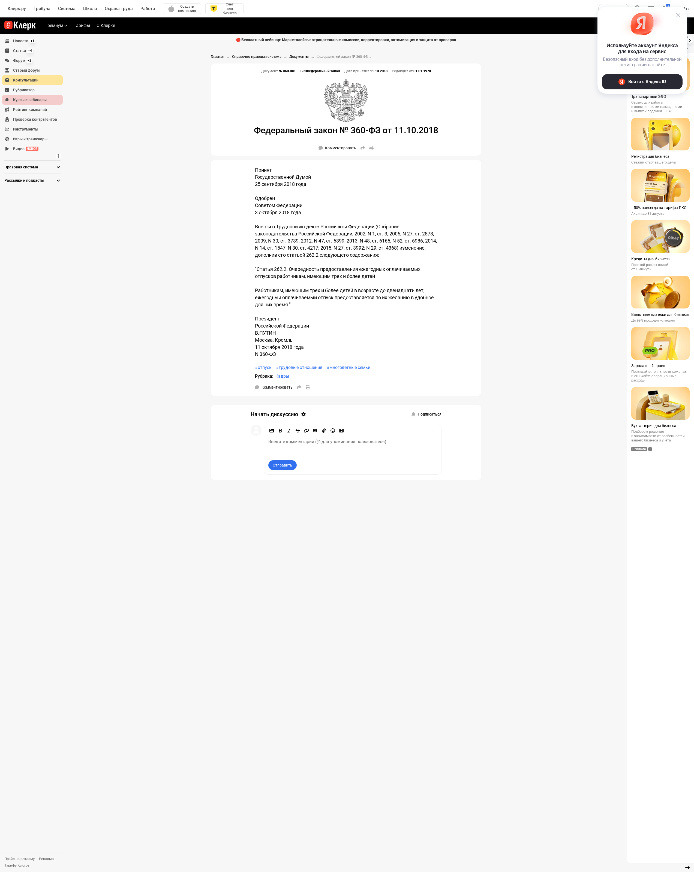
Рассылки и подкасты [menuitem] (24, 180)
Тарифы (82, 25)
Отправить (282, 465)
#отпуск (263, 367)
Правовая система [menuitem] (21, 167)
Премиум (53, 25)
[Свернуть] (687, 867)
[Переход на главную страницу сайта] (20, 26)
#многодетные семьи (348, 367)
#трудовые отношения (299, 367)
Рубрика (263, 376)
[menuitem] (32, 41)
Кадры (282, 376)
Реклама (46, 859)
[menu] (34, 95)
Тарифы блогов (16, 865)
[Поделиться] (362, 148)
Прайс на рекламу (19, 859)
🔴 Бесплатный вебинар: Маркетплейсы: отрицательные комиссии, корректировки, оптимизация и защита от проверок (346, 40)
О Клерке (106, 25)
